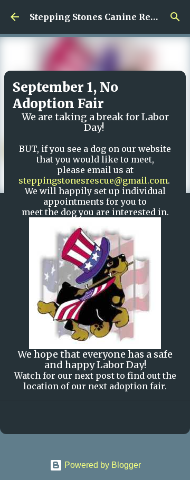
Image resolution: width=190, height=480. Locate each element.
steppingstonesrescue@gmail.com (93, 180)
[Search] (175, 17)
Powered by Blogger (101, 464)
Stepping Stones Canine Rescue (100, 17)
